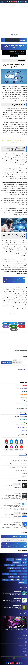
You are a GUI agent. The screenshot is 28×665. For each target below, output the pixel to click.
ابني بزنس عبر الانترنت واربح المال (18, 460)
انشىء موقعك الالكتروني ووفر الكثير (17, 467)
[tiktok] (8, 1)
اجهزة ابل (18, 559)
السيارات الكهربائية (20, 565)
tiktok (23, 477)
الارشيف (23, 652)
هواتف (10, 580)
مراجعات (5, 574)
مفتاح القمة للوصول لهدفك (21, 425)
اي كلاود (22, 568)
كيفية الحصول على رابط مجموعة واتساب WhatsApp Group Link (11, 601)
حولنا (24, 648)
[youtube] (14, 1)
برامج (16, 568)
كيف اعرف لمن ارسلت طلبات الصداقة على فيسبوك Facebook (11, 525)
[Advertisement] (14, 19)
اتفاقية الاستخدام (21, 645)
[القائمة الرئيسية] (3, 40)
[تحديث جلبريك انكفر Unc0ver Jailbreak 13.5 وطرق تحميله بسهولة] (24, 495)
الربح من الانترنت (16, 562)
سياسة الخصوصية (21, 642)
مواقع (10, 577)
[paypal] (10, 1)
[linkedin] (21, 1)
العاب (12, 565)
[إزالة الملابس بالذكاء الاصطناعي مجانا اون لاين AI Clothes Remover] (24, 592)
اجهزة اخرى (9, 559)
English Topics (21, 582)
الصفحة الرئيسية (21, 54)
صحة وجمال (12, 574)
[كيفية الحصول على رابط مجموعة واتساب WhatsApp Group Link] (24, 600)
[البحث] (2, 2)
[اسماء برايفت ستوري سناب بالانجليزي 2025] (24, 607)
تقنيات (17, 571)
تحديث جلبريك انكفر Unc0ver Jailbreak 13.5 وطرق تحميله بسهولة (12, 496)
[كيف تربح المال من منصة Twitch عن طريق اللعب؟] (14, 622)
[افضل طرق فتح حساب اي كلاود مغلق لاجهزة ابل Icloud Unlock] (24, 504)
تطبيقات (10, 568)
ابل (23, 559)
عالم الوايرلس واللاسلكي (20, 470)
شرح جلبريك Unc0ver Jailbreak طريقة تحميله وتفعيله (12, 515)
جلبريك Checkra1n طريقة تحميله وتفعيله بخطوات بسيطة (11, 486)
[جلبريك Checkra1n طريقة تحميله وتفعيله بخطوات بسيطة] (24, 485)
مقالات (23, 577)
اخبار (23, 562)
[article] (14, 337)
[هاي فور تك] (14, 34)
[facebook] (23, 1)
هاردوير (22, 580)
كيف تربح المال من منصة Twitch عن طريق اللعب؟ (14, 629)
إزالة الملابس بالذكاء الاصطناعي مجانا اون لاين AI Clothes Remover (11, 593)
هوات (16, 580)
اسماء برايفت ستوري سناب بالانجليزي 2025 (12, 608)
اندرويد (6, 565)
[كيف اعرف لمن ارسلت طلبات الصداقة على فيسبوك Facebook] (24, 524)
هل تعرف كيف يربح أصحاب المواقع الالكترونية (16, 464)
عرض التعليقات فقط (16, 362)
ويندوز (4, 580)
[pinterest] (12, 1)
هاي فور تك (8, 660)
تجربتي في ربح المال (21, 457)
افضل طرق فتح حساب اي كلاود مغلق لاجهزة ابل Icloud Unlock (12, 506)
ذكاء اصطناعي (13, 54)
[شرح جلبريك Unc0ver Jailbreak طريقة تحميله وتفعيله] (24, 514)
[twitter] (18, 1)
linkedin (23, 473)
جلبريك (11, 571)
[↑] (14, 658)
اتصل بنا (23, 655)
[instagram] (16, 1)
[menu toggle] (26, 2)
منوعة (16, 577)
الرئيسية (22, 40)
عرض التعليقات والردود (6, 362)
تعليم (23, 571)
